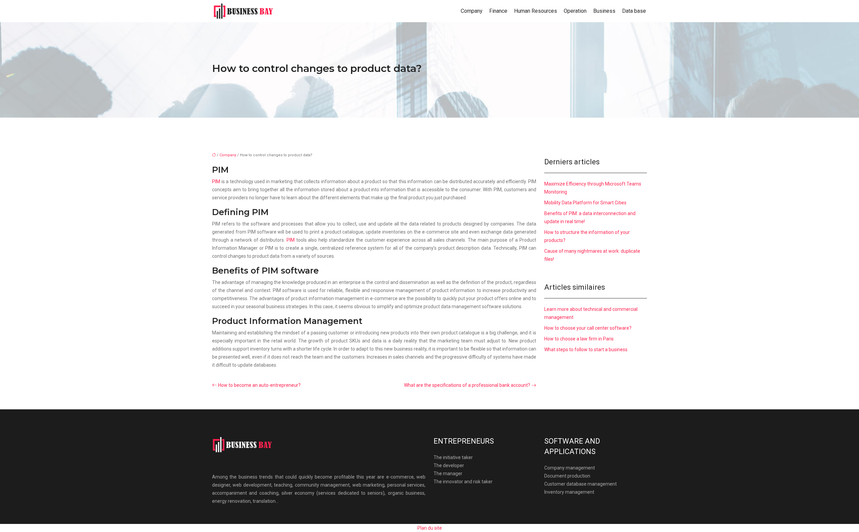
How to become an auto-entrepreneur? (259, 385)
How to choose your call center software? (587, 328)
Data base (634, 11)
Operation (575, 11)
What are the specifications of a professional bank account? (467, 385)
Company (472, 11)
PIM (216, 181)
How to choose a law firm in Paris (579, 338)
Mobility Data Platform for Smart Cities (585, 202)
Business (604, 11)
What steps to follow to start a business (585, 349)
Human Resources (535, 11)
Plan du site (429, 528)
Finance (498, 11)
